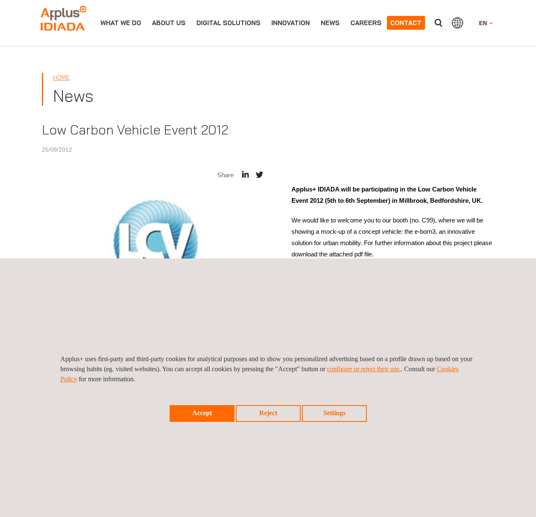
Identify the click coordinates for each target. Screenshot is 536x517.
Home (61, 77)
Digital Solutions (228, 23)
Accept (202, 412)
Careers (365, 23)
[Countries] (457, 22)
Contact (406, 23)
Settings (334, 412)
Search (438, 23)
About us (169, 23)
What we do (120, 23)
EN (484, 23)
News (330, 23)
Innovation (290, 23)
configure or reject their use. (364, 368)
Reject (268, 412)
